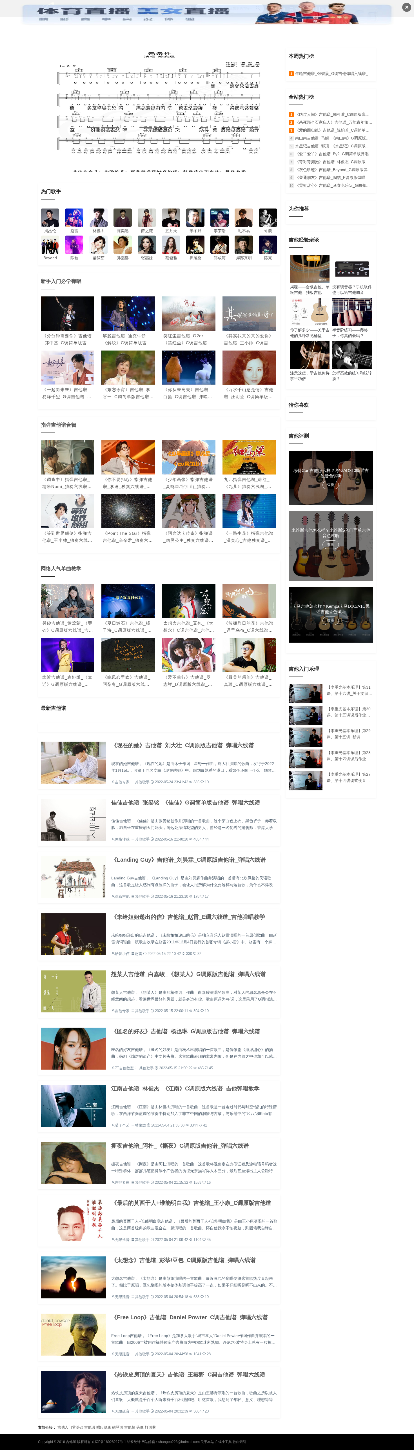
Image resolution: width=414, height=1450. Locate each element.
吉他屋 (71, 1442)
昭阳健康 (103, 1427)
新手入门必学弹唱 (61, 281)
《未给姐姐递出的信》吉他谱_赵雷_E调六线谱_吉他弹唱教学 (188, 917)
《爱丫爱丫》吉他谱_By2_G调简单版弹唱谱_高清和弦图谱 (334, 154)
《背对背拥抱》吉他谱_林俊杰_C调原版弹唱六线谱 (334, 161)
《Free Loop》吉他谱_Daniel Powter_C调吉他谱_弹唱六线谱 (189, 1317)
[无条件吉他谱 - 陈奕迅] (159, 111)
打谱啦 (150, 1427)
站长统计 (134, 1442)
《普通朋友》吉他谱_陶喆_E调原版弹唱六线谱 (334, 177)
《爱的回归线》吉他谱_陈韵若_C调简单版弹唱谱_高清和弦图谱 (334, 130)
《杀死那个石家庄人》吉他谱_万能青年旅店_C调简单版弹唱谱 (334, 122)
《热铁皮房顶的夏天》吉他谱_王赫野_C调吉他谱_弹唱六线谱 (188, 1374)
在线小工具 (223, 1442)
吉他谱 (89, 1427)
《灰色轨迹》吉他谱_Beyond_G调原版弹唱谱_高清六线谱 (334, 169)
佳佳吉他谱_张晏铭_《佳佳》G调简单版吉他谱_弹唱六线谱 (185, 802)
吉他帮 (129, 1427)
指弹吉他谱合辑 (58, 425)
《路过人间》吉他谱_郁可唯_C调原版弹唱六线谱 (334, 114)
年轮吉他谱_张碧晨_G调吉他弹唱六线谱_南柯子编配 (334, 73)
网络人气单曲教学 (61, 568)
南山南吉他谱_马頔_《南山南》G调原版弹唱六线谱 (334, 138)
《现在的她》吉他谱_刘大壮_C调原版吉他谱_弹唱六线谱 (182, 745)
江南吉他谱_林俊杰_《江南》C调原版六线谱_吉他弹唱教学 (185, 1088)
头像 (140, 1427)
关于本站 (207, 1442)
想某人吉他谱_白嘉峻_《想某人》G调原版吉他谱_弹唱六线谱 (188, 974)
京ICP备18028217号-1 (109, 1442)
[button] (154, 170)
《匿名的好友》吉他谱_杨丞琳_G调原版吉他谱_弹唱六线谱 (185, 1031)
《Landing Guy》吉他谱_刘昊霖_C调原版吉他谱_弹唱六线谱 (188, 860)
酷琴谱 (117, 1427)
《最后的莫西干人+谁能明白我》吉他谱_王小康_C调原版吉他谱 (191, 1203)
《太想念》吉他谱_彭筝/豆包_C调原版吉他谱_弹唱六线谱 (183, 1260)
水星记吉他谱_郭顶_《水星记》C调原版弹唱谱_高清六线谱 (334, 146)
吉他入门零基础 (70, 1427)
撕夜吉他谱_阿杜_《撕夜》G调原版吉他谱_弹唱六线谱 (180, 1146)
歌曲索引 (239, 1442)
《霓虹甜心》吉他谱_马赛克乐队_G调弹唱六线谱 (334, 185)
